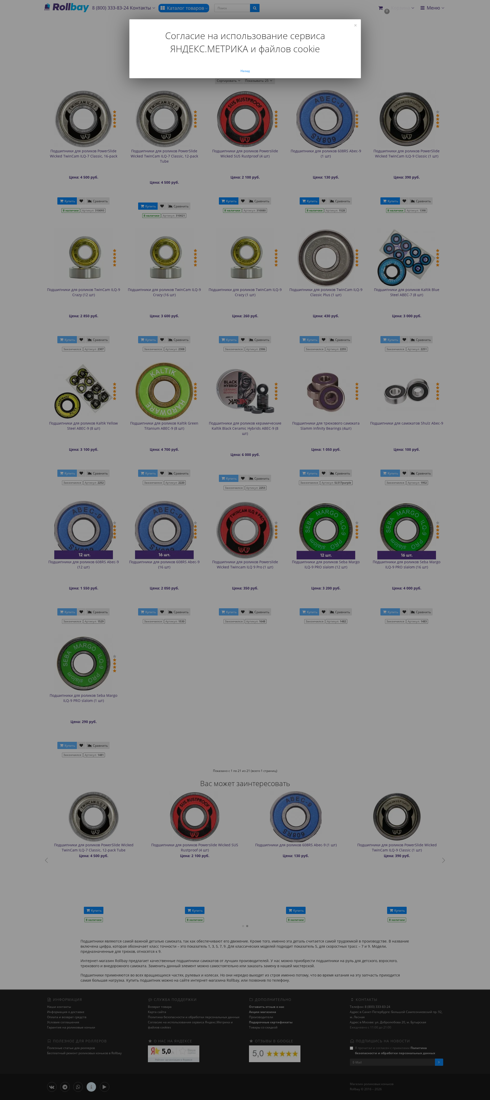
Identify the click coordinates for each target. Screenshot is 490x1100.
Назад (245, 71)
